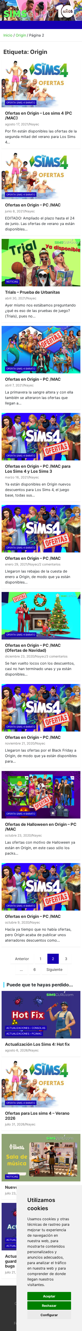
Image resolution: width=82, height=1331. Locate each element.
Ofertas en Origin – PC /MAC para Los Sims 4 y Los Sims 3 (37, 469)
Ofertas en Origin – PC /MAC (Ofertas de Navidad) (33, 648)
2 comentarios (49, 564)
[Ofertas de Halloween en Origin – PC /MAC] (41, 795)
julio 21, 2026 (14, 1272)
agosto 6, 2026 (16, 1050)
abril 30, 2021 (15, 298)
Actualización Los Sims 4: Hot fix (37, 1044)
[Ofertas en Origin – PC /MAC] (41, 175)
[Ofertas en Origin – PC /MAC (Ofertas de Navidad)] (41, 616)
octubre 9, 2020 (17, 922)
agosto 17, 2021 (16, 124)
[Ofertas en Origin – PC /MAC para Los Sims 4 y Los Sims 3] (41, 437)
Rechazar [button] (49, 1305)
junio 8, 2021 (14, 211)
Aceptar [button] (49, 1296)
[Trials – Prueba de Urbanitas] (41, 262)
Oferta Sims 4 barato (20, 102)
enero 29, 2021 (16, 564)
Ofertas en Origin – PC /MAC (33, 205)
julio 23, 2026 (15, 1193)
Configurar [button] (49, 1315)
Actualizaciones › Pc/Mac (24, 1033)
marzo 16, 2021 (16, 477)
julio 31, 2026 (15, 1124)
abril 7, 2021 (14, 385)
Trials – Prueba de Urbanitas (32, 292)
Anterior (22, 958)
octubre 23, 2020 (18, 835)
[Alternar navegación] (8, 25)
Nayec (34, 124)
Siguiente (54, 969)
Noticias (12, 281)
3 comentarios (56, 656)
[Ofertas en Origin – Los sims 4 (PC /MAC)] (41, 83)
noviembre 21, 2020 (19, 743)
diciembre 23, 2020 (19, 656)
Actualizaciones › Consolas (25, 1028)
